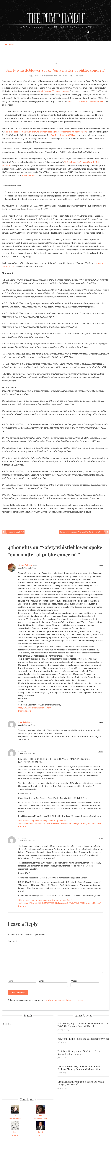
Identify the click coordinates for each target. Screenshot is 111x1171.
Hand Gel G (24, 722)
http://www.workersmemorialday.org (34, 707)
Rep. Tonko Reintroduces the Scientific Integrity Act (83, 1038)
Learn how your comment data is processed (63, 1000)
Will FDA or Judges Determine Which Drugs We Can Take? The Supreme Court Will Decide (83, 1025)
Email (41, 980)
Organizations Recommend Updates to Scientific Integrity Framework (81, 1083)
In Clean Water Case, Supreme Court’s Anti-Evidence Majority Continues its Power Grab (79, 1068)
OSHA (55, 63)
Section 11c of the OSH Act (64, 135)
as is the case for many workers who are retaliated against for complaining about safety (46, 131)
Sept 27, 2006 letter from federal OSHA (86, 101)
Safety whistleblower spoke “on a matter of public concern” (55, 70)
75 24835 (29, 175)
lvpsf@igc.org (24, 711)
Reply (101, 565)
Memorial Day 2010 (16, 532)
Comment (12, 941)
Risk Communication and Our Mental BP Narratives (81, 532)
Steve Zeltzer (25, 565)
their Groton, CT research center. (54, 91)
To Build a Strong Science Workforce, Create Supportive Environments (80, 1052)
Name (10, 980)
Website (75, 980)
